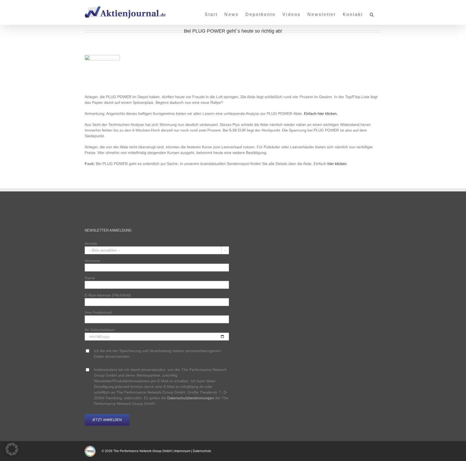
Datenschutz (202, 451)
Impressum (182, 451)
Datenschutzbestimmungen (190, 398)
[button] (372, 12)
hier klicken (337, 163)
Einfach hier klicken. (321, 113)
